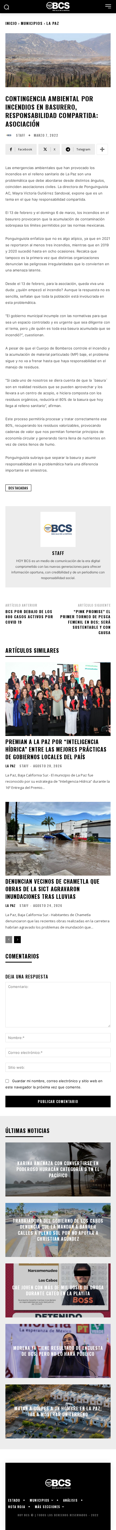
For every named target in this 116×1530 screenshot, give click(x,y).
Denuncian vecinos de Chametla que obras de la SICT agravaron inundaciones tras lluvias (52, 888)
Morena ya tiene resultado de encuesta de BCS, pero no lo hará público (58, 1350)
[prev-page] (8, 939)
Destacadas (18, 488)
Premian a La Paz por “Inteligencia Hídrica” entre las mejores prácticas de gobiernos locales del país (56, 749)
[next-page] (17, 939)
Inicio (11, 23)
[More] (102, 149)
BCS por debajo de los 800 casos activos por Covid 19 (29, 616)
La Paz (52, 23)
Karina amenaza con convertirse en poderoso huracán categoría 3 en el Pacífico (58, 1169)
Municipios (32, 23)
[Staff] (10, 135)
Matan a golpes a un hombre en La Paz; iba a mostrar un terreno (58, 1411)
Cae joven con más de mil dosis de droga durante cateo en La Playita (58, 1290)
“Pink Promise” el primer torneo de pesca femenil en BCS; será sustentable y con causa (85, 621)
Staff (20, 135)
